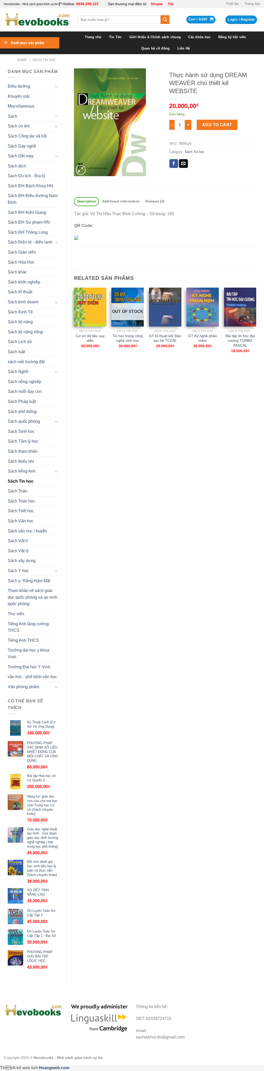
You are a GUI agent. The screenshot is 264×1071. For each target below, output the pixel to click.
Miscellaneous (21, 106)
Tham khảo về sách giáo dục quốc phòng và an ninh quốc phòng (32, 597)
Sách (12, 116)
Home (22, 60)
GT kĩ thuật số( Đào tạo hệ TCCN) (165, 338)
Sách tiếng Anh (22, 471)
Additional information (121, 201)
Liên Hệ (183, 48)
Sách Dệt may (21, 156)
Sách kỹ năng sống (25, 332)
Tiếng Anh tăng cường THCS (28, 627)
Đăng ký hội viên (232, 37)
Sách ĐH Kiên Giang (27, 212)
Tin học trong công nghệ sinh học (127, 338)
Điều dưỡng (19, 86)
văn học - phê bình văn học (32, 677)
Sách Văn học (21, 521)
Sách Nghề (18, 371)
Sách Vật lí (18, 541)
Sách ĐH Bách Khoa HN (30, 186)
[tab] (86, 201)
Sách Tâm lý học (23, 441)
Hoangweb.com (54, 1068)
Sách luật (16, 352)
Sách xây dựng (22, 560)
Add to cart (217, 125)
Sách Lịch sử (20, 341)
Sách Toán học (21, 501)
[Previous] (74, 327)
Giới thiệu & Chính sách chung (155, 37)
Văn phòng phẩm (23, 687)
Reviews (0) (154, 201)
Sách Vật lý (18, 551)
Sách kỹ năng (20, 322)
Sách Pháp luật (22, 401)
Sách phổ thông (22, 411)
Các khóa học (199, 37)
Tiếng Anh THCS (23, 640)
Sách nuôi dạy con (25, 391)
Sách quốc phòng (24, 421)
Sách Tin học (44, 60)
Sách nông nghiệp (24, 381)
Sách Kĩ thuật (20, 292)
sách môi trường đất (26, 362)
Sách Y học (18, 571)
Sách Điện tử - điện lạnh (30, 242)
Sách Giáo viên (22, 252)
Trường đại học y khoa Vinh (28, 653)
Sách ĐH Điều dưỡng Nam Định (33, 199)
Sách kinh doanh (23, 302)
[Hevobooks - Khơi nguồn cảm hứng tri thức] (37, 20)
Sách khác (17, 272)
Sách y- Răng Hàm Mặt (29, 581)
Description (86, 201)
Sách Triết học (21, 511)
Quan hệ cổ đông (155, 48)
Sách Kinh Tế (20, 312)
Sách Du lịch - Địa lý (26, 176)
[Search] (165, 19)
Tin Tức (115, 37)
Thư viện (16, 614)
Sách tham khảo (22, 451)
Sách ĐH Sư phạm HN (29, 222)
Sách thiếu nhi (21, 461)
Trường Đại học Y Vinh (29, 667)
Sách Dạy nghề (22, 146)
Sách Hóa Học (21, 262)
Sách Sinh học (21, 431)
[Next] (256, 327)
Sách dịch (17, 166)
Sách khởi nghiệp (24, 282)
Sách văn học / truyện (27, 531)
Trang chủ (93, 37)
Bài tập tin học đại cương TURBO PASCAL (240, 340)
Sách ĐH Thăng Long (28, 232)
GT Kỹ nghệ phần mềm (202, 338)
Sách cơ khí (19, 126)
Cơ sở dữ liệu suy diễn (90, 338)
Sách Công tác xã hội (27, 136)
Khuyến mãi (19, 96)
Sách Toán (17, 491)
